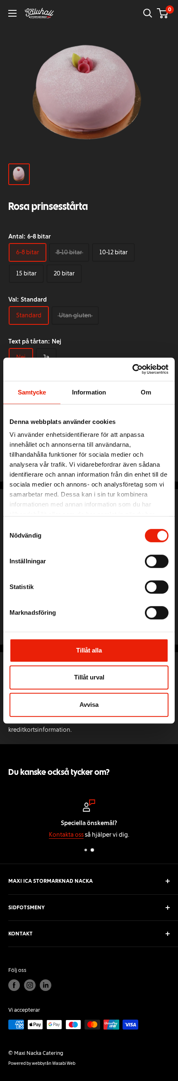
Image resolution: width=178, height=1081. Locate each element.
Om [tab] (146, 392)
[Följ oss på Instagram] (30, 985)
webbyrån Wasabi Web (53, 1063)
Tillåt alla (89, 650)
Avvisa (89, 704)
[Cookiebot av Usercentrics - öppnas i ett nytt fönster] (132, 369)
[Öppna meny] (12, 13)
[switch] (156, 561)
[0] (163, 13)
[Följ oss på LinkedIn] (45, 985)
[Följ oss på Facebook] (14, 985)
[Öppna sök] (147, 13)
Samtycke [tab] (32, 392)
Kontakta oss (44, 834)
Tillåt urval (89, 677)
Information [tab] (89, 392)
